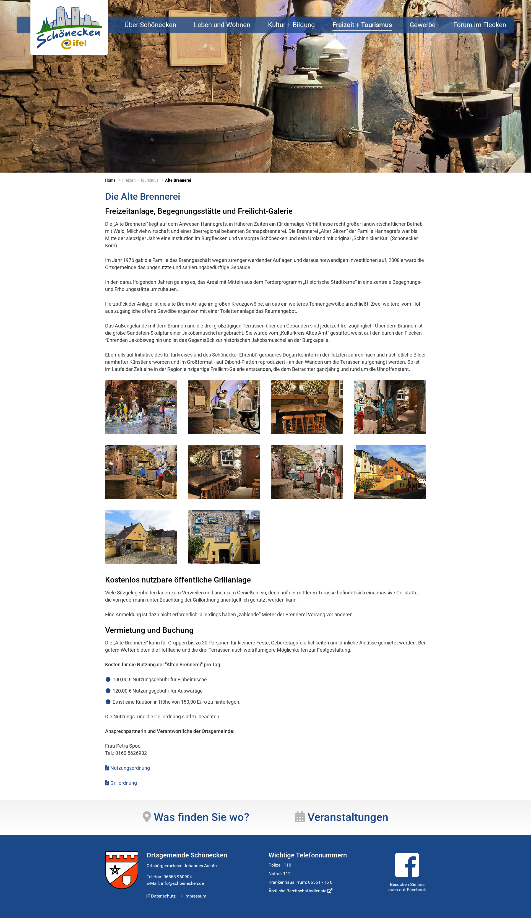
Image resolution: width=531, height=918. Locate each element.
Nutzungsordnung (130, 768)
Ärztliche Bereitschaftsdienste (298, 890)
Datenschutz (163, 896)
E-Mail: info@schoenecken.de (175, 883)
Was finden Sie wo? (200, 817)
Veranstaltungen (346, 817)
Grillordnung (123, 783)
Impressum (194, 896)
